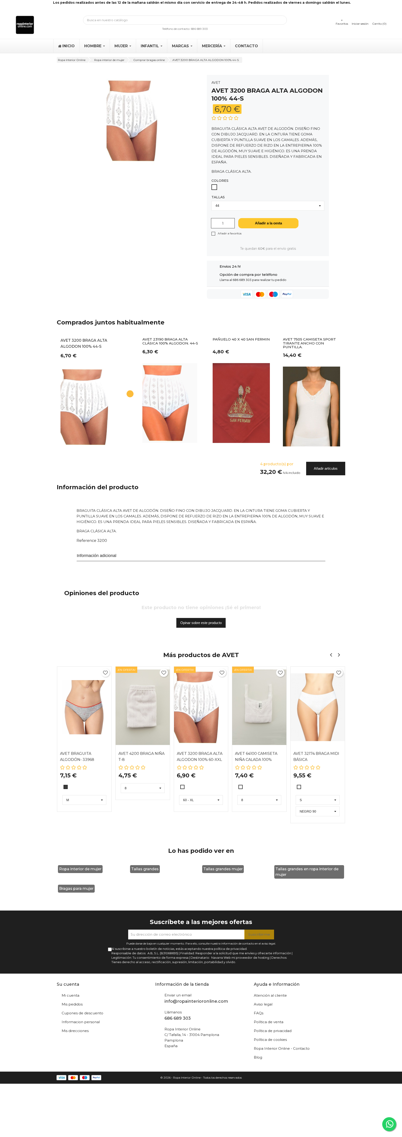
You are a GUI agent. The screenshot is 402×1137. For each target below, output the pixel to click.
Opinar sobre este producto (201, 623)
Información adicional (96, 555)
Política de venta (268, 1022)
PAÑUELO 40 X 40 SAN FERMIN (241, 339)
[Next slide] (338, 655)
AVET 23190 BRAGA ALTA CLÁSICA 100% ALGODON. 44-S (170, 341)
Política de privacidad (272, 1031)
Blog (258, 1057)
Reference (86, 540)
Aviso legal (263, 1004)
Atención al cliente (270, 995)
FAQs (258, 1013)
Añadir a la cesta (268, 223)
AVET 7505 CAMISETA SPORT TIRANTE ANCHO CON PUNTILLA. (309, 343)
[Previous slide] (331, 655)
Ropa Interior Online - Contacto (282, 1048)
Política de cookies (270, 1039)
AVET (215, 83)
